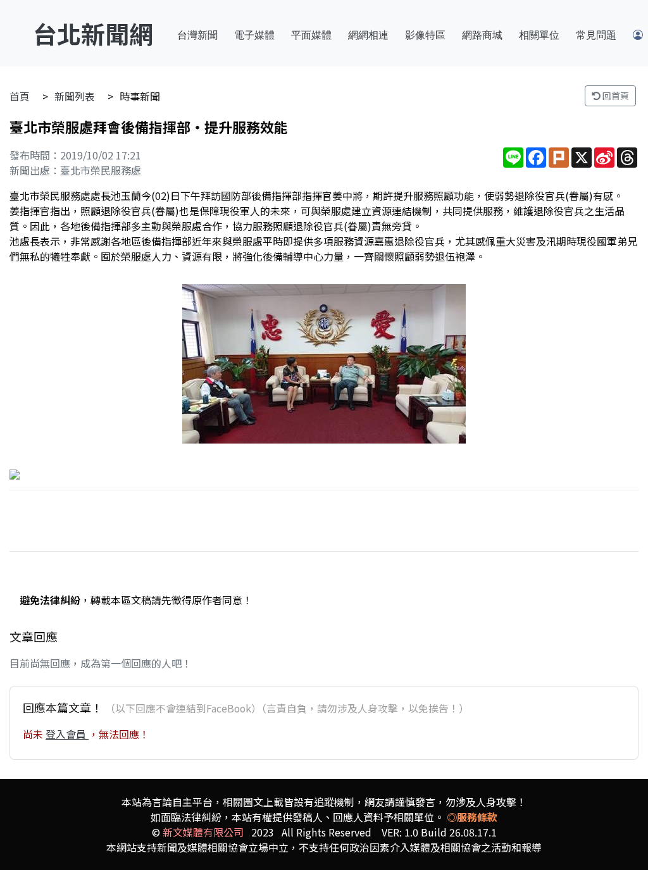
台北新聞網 (93, 33)
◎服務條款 (472, 816)
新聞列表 (74, 96)
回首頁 (615, 95)
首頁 (19, 96)
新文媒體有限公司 (203, 832)
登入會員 (67, 734)
